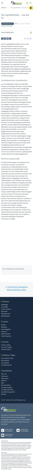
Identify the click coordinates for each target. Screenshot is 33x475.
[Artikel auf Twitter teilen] (5, 39)
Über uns (4, 374)
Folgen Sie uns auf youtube (9, 435)
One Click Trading (6, 347)
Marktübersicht (5, 314)
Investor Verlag (5, 345)
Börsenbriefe (5, 360)
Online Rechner (5, 334)
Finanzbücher (5, 363)
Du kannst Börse (6, 349)
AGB (2, 383)
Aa (28, 38)
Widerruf (4, 380)
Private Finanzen (6, 309)
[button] (31, 8)
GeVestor (3, 7)
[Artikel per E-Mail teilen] (7, 39)
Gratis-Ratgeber (6, 329)
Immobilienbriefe (6, 365)
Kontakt (3, 325)
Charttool (4, 331)
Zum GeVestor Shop (7, 358)
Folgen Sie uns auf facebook (9, 430)
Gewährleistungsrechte (8, 392)
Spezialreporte (5, 316)
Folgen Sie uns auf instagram (24, 430)
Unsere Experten (6, 336)
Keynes (24, 48)
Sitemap (3, 394)
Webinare (4, 327)
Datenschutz (5, 378)
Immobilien (4, 307)
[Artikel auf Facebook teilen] (2, 39)
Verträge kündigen (6, 387)
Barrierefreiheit (6, 385)
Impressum (4, 376)
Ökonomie (4, 311)
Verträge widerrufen (7, 389)
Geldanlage (4, 305)
